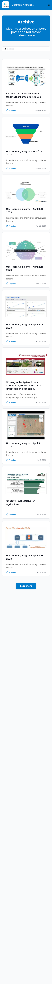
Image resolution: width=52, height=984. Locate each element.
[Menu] (49, 5)
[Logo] (5, 4)
